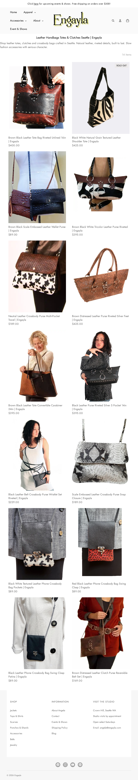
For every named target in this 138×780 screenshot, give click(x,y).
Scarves (14, 722)
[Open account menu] (120, 20)
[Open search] (113, 20)
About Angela (58, 710)
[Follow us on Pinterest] (80, 764)
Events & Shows (59, 722)
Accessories (16, 733)
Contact (55, 716)
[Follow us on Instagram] (65, 764)
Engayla (17, 775)
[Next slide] (61, 98)
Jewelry (13, 745)
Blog (54, 733)
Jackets (13, 710)
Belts (12, 739)
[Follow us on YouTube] (72, 764)
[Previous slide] (13, 98)
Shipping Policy (59, 727)
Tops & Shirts (16, 716)
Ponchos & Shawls (19, 727)
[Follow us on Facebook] (58, 764)
